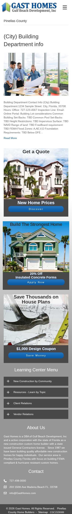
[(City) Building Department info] (36, 74)
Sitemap (43, 512)
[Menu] (64, 7)
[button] (36, 209)
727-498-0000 (17, 480)
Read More (10, 138)
